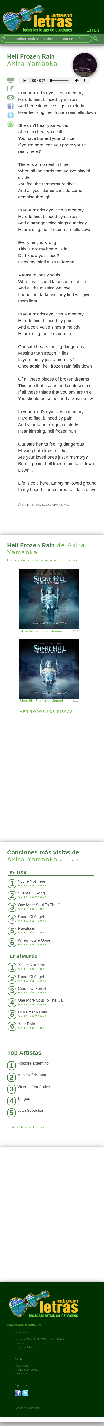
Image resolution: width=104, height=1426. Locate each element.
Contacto (21, 1343)
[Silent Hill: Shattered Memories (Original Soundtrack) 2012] (52, 664)
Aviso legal (22, 1365)
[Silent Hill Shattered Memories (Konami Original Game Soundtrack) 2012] (52, 598)
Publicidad (22, 1373)
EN (96, 30)
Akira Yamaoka (32, 63)
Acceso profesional (27, 1407)
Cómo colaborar (25, 1347)
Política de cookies (27, 1369)
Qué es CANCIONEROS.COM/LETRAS (40, 1339)
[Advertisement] (52, 778)
